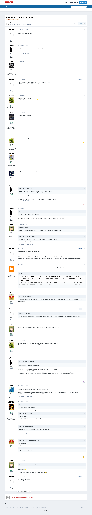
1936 (12, 396)
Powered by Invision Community (46, 513)
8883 (12, 235)
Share (74, 23)
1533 (12, 40)
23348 (12, 106)
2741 (12, 413)
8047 (12, 275)
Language (46, 510)
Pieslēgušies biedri (23, 9)
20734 (12, 123)
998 (12, 179)
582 (12, 56)
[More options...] (84, 29)
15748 (12, 303)
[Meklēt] (85, 7)
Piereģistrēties (83, 2)
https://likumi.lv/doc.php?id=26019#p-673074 (27, 50)
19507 (12, 164)
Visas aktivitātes (14, 9)
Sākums (8, 6)
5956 (12, 72)
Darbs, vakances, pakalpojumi (25, 24)
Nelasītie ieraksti (32, 9)
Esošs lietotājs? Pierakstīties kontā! (69, 2)
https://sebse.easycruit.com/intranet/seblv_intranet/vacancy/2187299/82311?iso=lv (34, 34)
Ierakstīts (23, 29)
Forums (6, 9)
